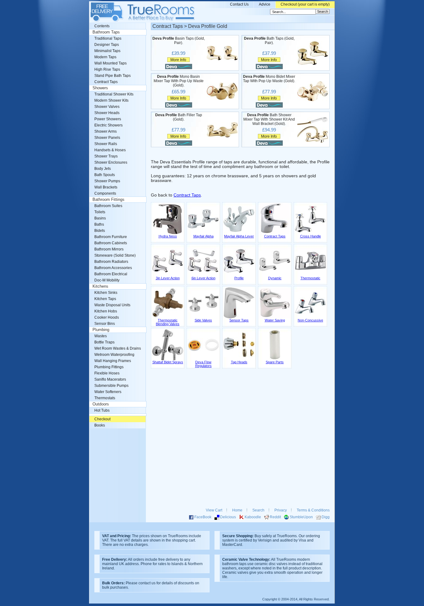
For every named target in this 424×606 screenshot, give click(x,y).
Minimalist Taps (107, 51)
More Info (178, 60)
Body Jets (102, 168)
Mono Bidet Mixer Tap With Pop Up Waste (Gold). (269, 78)
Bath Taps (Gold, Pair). (269, 40)
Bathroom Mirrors (109, 249)
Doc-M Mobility (107, 280)
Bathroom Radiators (111, 261)
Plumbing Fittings (109, 367)
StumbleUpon (301, 517)
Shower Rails (105, 144)
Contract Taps (187, 195)
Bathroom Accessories (113, 268)
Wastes (100, 336)
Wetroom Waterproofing (114, 354)
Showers (100, 88)
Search (258, 510)
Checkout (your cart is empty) (305, 4)
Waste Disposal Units (112, 305)
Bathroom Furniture (110, 237)
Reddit (275, 517)
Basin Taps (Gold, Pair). (178, 40)
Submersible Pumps (111, 385)
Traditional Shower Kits (113, 94)
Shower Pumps (107, 181)
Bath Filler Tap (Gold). (178, 117)
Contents (102, 26)
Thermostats (104, 398)
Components (105, 193)
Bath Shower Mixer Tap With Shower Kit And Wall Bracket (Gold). (269, 119)
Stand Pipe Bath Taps (112, 75)
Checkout (102, 419)
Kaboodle (253, 517)
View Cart (214, 510)
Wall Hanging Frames (112, 361)
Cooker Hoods (106, 317)
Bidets (99, 230)
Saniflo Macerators (110, 379)
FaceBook (202, 517)
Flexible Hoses (107, 373)
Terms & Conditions (313, 510)
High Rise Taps (107, 69)
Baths (99, 224)
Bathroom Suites (108, 206)
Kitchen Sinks (105, 292)
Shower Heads (107, 113)
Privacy (280, 510)
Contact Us (239, 4)
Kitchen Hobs (105, 311)
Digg (326, 517)
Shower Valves (107, 106)
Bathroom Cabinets (110, 243)
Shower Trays (106, 156)
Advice (264, 4)
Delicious (228, 517)
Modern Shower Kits (111, 100)
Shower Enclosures (110, 162)
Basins (100, 218)
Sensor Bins (104, 323)
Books (99, 425)
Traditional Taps (107, 38)
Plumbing (100, 330)
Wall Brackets (105, 187)
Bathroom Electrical (110, 274)
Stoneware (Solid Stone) (115, 255)
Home (237, 510)
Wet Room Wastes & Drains (117, 348)
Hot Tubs (102, 410)
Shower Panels (107, 137)
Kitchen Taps (105, 299)
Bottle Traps (104, 342)
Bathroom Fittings (108, 199)
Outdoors (100, 404)
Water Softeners (107, 392)
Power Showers (107, 119)
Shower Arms (105, 131)
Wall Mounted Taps (110, 63)
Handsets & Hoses (110, 150)
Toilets (99, 212)
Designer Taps (106, 44)
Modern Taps (105, 57)
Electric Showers (108, 125)
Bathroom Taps (106, 32)
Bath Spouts (104, 175)
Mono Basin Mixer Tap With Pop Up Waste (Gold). (179, 80)
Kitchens (100, 286)
